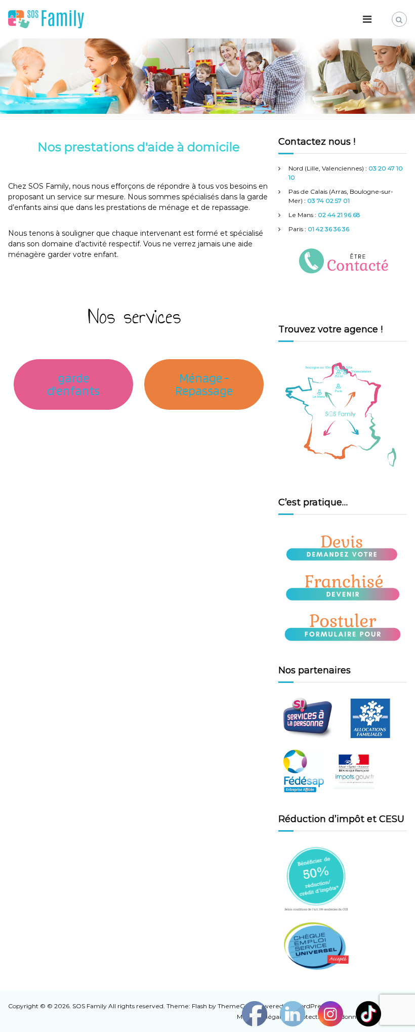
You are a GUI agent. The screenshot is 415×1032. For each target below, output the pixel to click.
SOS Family (89, 1006)
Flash (199, 1006)
